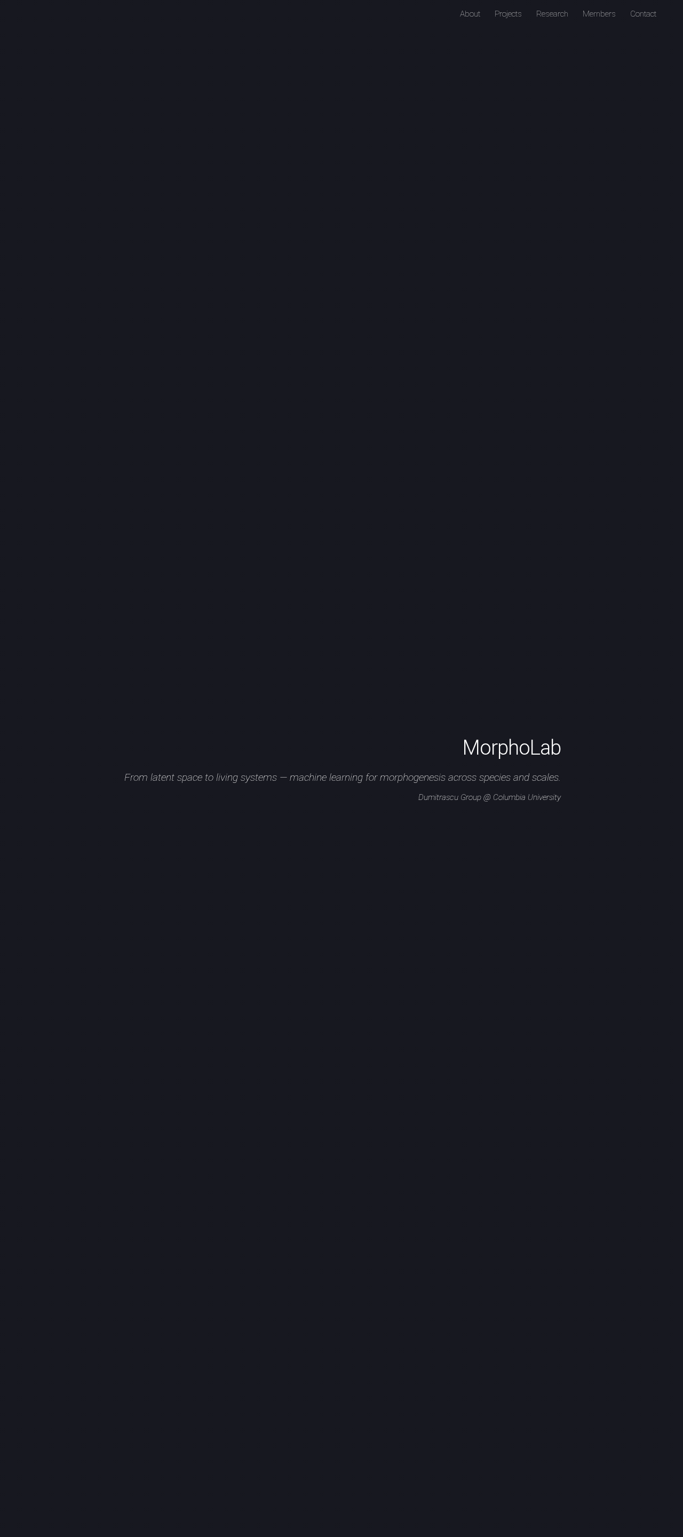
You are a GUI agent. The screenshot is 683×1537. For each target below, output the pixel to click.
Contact (643, 14)
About (470, 14)
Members (599, 14)
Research (552, 14)
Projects (508, 14)
